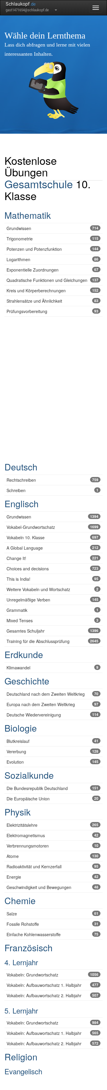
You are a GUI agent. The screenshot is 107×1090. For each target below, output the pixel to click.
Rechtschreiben (52, 480)
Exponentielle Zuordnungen (52, 270)
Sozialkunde (29, 775)
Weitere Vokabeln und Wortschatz (52, 589)
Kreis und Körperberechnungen (52, 290)
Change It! (52, 558)
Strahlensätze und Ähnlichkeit (52, 301)
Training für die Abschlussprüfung (52, 641)
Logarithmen (52, 259)
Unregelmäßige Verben (52, 600)
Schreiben (52, 490)
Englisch (21, 503)
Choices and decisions (52, 569)
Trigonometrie (52, 239)
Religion (20, 1056)
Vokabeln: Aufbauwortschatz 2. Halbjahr (52, 995)
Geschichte (26, 680)
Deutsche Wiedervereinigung (52, 715)
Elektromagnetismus (52, 835)
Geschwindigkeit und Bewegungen (52, 887)
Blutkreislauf (52, 741)
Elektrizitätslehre (52, 825)
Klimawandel (52, 668)
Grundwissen (52, 228)
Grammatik (52, 610)
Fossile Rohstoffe (52, 924)
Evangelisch (23, 1071)
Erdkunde (23, 654)
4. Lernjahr (21, 962)
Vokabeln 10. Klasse (52, 537)
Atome (52, 856)
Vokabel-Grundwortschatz (52, 527)
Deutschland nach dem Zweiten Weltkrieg (52, 694)
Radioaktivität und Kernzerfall (52, 866)
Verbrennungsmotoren (52, 846)
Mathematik (27, 215)
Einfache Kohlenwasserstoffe (52, 934)
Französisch (28, 947)
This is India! (52, 579)
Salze (52, 914)
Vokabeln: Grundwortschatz (52, 975)
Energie (52, 877)
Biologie (20, 728)
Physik (17, 811)
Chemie (20, 900)
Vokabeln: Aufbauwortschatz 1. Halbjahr (52, 985)
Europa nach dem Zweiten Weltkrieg (52, 704)
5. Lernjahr (21, 1010)
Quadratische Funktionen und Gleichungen (52, 280)
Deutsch (20, 466)
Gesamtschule (38, 183)
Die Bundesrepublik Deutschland (52, 788)
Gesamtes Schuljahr (52, 631)
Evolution (52, 762)
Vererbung (52, 751)
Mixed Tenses (52, 620)
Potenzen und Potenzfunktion (52, 249)
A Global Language (52, 548)
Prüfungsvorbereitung (52, 311)
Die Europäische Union (52, 799)
